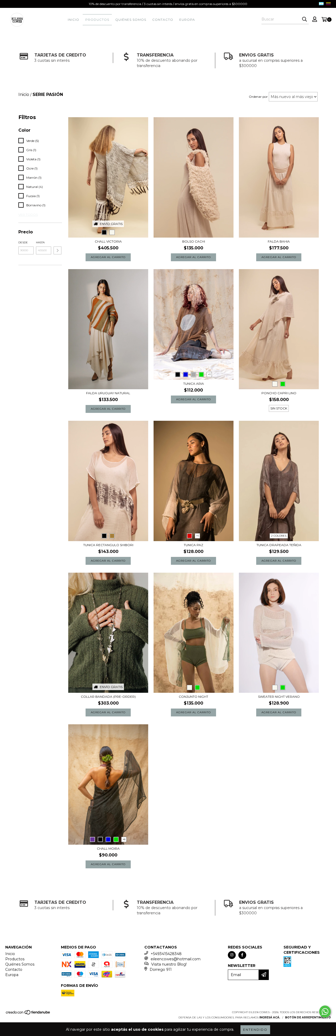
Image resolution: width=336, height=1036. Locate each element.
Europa (187, 20)
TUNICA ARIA (193, 384)
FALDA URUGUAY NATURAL (108, 393)
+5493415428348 (166, 953)
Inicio (73, 20)
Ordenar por (258, 97)
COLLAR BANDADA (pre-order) (108, 697)
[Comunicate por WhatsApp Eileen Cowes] (325, 1012)
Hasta (40, 242)
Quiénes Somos (130, 20)
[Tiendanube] (28, 1014)
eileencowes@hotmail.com (176, 959)
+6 (124, 839)
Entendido (255, 1030)
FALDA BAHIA (279, 241)
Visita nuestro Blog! (169, 964)
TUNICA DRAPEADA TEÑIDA (278, 545)
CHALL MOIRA (108, 848)
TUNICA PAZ (193, 545)
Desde (23, 242)
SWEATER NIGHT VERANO (279, 697)
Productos (97, 20)
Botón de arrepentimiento (308, 1017)
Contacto (162, 20)
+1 (209, 374)
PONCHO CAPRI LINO (278, 393)
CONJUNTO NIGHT (193, 697)
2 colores (278, 535)
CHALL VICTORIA (108, 241)
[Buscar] (304, 19)
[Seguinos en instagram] (232, 955)
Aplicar (57, 250)
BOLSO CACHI (193, 241)
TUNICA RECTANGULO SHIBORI (108, 545)
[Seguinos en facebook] (242, 955)
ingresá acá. (269, 1017)
